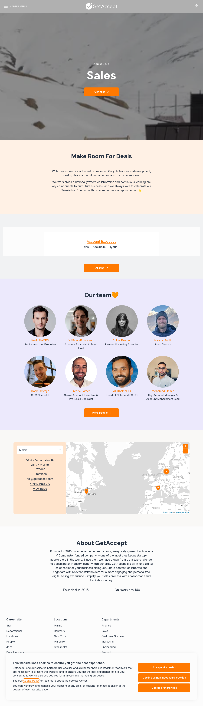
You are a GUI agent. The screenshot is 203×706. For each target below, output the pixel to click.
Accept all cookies (164, 667)
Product (106, 652)
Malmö (58, 625)
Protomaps (168, 512)
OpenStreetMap (182, 512)
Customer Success (113, 636)
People (10, 641)
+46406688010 (40, 483)
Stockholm (60, 647)
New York (60, 636)
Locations (12, 636)
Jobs (9, 647)
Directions (40, 474)
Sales (105, 631)
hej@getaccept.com (40, 478)
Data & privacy (15, 652)
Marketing (108, 641)
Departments (14, 631)
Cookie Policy (31, 680)
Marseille (59, 641)
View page (40, 488)
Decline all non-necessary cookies (164, 677)
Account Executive (101, 241)
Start (9, 625)
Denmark (59, 631)
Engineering (109, 647)
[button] (196, 6)
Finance (106, 625)
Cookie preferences (164, 687)
